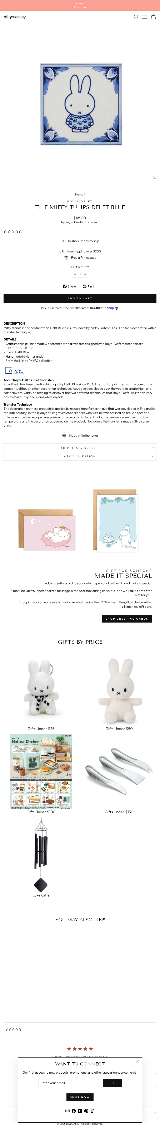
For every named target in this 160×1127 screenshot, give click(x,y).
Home (79, 194)
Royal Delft (80, 201)
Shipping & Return (80, 447)
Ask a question (80, 456)
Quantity (80, 267)
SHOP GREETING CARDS (127, 618)
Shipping (65, 222)
